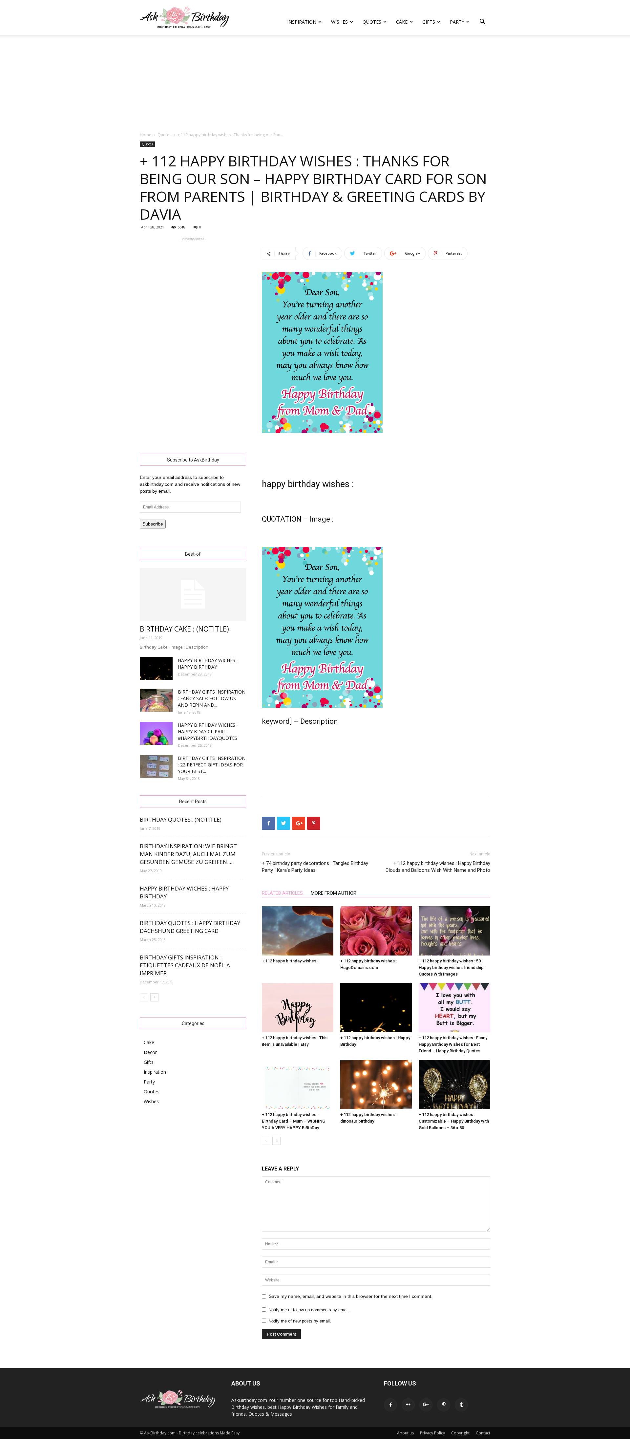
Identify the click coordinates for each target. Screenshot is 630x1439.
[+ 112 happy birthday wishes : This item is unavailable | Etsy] (297, 1007)
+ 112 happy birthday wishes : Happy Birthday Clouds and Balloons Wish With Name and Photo (438, 866)
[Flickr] (408, 1404)
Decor (150, 1052)
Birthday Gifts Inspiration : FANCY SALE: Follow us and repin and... (211, 698)
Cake (402, 22)
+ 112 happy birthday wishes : (290, 960)
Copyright (460, 1433)
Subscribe (152, 523)
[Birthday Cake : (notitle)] (193, 594)
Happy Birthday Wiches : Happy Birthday (208, 663)
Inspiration (301, 22)
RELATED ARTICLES (282, 893)
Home (145, 135)
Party (457, 22)
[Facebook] (390, 1404)
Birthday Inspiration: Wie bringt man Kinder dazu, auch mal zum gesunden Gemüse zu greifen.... (188, 854)
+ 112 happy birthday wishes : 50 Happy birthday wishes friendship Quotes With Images (451, 967)
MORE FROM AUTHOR (333, 893)
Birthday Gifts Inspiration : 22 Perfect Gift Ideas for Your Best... (211, 764)
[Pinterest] (443, 1404)
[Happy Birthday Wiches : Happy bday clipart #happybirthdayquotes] (156, 733)
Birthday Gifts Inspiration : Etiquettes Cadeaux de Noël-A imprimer (185, 965)
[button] (482, 22)
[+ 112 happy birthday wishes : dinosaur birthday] (376, 1084)
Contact (483, 1433)
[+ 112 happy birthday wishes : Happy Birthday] (376, 1007)
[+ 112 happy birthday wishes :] (297, 931)
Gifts (428, 22)
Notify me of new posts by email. (299, 1321)
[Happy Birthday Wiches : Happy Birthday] (156, 668)
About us (405, 1433)
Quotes (372, 22)
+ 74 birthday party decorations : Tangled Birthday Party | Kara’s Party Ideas (315, 866)
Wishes (339, 22)
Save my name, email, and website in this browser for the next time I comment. (350, 1296)
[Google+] (425, 1404)
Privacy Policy (432, 1433)
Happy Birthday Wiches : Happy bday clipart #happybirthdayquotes (208, 731)
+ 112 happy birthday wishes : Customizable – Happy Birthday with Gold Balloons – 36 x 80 (454, 1121)
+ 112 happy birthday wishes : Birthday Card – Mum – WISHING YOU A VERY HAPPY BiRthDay (293, 1121)
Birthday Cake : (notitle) (184, 629)
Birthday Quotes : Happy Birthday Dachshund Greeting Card (190, 926)
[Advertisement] (315, 84)
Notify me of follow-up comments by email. (309, 1309)
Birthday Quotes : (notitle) (180, 819)
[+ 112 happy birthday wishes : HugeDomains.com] (376, 931)
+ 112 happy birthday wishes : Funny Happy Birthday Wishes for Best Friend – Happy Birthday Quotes (453, 1044)
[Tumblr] (461, 1404)
